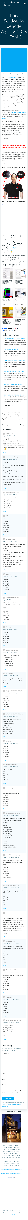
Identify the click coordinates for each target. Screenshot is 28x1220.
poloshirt (22, 419)
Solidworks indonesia (8, 74)
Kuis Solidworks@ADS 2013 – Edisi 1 (14, 371)
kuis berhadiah (16, 417)
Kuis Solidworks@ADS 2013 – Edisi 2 (14, 338)
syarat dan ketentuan (17, 250)
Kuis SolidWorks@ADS (14, 412)
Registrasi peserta (18, 248)
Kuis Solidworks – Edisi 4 (11, 349)
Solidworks (12, 77)
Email (4, 1079)
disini (3, 118)
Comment (5, 1053)
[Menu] (24, 3)
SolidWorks (11, 415)
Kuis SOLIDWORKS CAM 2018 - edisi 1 (15, 395)
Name (4, 1073)
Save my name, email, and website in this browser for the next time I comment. (13, 1093)
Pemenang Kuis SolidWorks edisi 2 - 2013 (16, 360)
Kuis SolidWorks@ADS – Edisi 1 (13, 384)
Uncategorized (18, 415)
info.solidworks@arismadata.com (12, 1169)
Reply (4, 452)
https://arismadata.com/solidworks (11, 1173)
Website (4, 1085)
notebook (16, 419)
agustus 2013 (8, 417)
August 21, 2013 (20, 74)
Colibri (14, 1215)
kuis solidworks (9, 419)
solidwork (7, 421)
